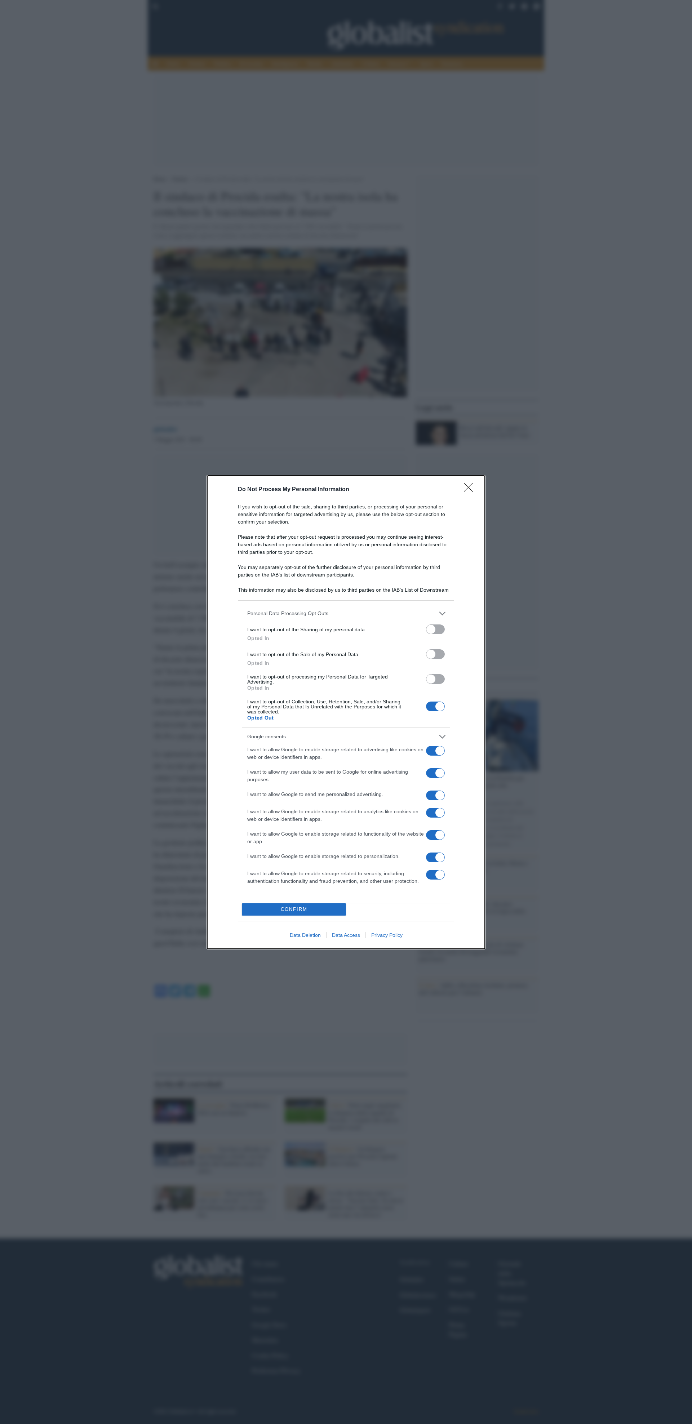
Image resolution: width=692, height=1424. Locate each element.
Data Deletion (305, 935)
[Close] (471, 490)
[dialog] (346, 712)
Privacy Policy (387, 935)
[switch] (435, 629)
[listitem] (346, 613)
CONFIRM (294, 909)
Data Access (346, 935)
